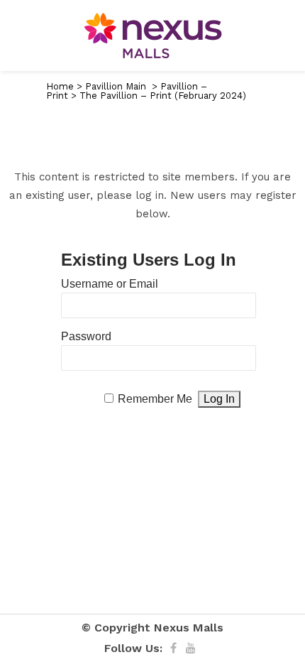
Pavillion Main (115, 86)
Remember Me (155, 399)
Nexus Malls (188, 627)
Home (60, 86)
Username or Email (109, 284)
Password (86, 336)
